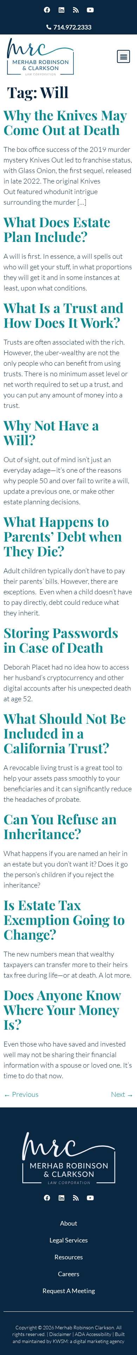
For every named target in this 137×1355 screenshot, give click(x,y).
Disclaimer (60, 1334)
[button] (123, 56)
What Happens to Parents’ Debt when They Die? (63, 536)
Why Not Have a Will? (51, 432)
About (68, 1223)
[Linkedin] (61, 10)
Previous (21, 1094)
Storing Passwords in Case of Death (61, 640)
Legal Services (69, 1240)
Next (122, 1094)
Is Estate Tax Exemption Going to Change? (64, 919)
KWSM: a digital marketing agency (88, 1341)
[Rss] (76, 10)
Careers (68, 1274)
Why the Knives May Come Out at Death (65, 122)
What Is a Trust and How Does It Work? (64, 315)
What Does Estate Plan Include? (57, 229)
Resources (68, 1257)
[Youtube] (90, 10)
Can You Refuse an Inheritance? (60, 826)
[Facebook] (47, 10)
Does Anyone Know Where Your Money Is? (62, 1009)
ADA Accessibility (93, 1334)
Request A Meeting (69, 1291)
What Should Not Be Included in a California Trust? (65, 733)
